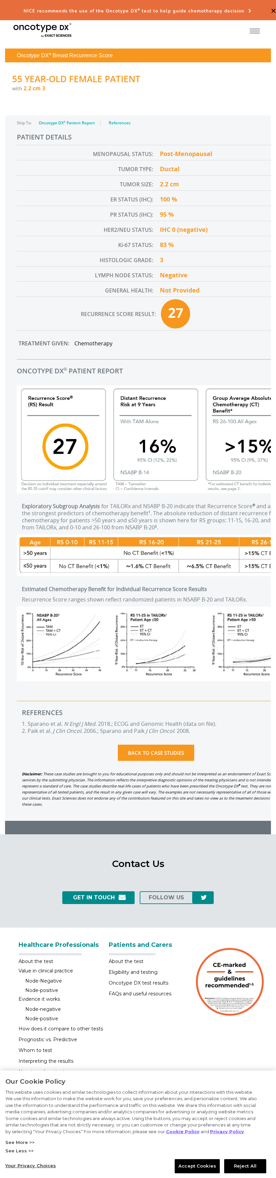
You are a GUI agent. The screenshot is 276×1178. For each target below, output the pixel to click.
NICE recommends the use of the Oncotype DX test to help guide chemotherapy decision (134, 11)
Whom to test (35, 1050)
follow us (166, 897)
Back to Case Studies (156, 752)
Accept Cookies (197, 1166)
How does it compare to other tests (61, 1029)
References (120, 123)
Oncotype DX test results (138, 983)
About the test (36, 961)
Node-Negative (43, 981)
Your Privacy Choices (30, 1165)
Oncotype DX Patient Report (67, 123)
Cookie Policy (183, 1131)
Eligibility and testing (133, 972)
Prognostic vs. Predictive (48, 1039)
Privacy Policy (227, 1131)
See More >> (20, 1142)
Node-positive (41, 990)
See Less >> (19, 1150)
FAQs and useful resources (140, 994)
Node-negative (43, 1009)
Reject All (245, 1166)
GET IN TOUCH (94, 897)
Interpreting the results (46, 1061)
